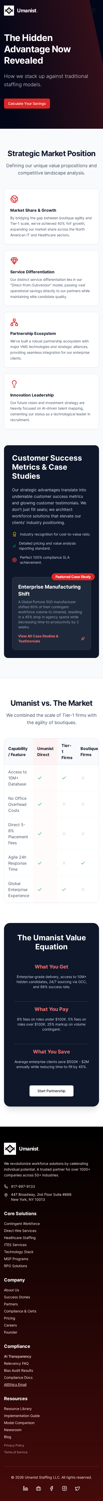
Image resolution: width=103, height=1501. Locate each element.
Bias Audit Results (18, 1370)
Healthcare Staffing (20, 1237)
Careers (10, 1325)
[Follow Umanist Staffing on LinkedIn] (25, 1488)
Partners (11, 1304)
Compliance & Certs (20, 1311)
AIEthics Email (15, 1384)
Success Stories (17, 1297)
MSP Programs (16, 1259)
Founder (10, 1332)
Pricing (9, 1318)
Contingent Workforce (22, 1223)
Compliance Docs (18, 1377)
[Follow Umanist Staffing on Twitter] (77, 1488)
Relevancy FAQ (16, 1363)
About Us (11, 1290)
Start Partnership (52, 1091)
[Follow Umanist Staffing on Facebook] (51, 1488)
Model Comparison (19, 1423)
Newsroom (13, 1430)
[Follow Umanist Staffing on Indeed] (38, 1488)
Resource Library (18, 1408)
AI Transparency (17, 1356)
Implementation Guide (22, 1416)
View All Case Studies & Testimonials (38, 638)
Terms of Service (16, 1452)
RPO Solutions (15, 1266)
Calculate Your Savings (27, 103)
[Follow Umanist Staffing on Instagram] (64, 1488)
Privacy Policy (14, 1445)
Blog (7, 1437)
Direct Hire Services (20, 1230)
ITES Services (15, 1245)
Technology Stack (19, 1252)
